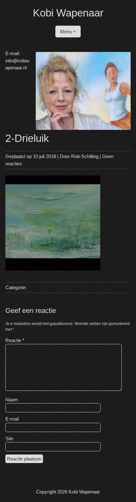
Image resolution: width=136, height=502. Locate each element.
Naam (11, 399)
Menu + (68, 31)
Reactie (14, 340)
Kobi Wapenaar (68, 13)
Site (9, 438)
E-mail (12, 419)
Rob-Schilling (84, 156)
